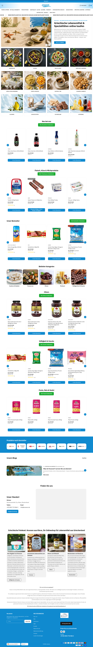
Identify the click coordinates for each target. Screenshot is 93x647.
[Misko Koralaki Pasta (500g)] (56, 406)
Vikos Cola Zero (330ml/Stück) (35, 151)
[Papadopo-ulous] (18, 446)
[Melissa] (39, 446)
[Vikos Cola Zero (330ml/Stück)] (36, 137)
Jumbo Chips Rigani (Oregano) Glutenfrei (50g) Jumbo (55, 247)
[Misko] (50, 446)
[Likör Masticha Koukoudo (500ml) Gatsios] (76, 137)
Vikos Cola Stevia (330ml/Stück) (16, 151)
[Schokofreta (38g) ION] (36, 234)
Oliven (46, 286)
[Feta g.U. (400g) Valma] (76, 186)
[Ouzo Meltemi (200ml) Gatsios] (56, 137)
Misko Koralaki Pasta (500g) (55, 419)
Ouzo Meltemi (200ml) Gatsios (55, 151)
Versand (35, 633)
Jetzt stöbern (60, 42)
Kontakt (35, 626)
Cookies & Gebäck (14, 286)
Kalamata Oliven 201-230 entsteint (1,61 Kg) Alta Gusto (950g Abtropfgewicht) (55, 323)
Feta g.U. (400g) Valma (74, 200)
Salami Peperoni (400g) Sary (35, 200)
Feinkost (62, 286)
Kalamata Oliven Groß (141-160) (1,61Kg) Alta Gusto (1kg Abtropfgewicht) (76, 323)
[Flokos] (80, 446)
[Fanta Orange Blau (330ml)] (16, 234)
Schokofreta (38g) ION (33, 247)
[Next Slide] (49, 45)
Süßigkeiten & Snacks (79, 286)
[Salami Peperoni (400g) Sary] (36, 186)
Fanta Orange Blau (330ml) (14, 247)
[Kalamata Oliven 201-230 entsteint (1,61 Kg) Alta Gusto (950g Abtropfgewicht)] (56, 308)
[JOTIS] (30, 446)
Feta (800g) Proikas (53, 200)
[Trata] (70, 446)
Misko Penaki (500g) (73, 419)
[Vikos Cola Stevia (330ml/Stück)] (16, 137)
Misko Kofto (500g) (32, 419)
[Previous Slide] (46, 45)
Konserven (30, 286)
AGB (34, 623)
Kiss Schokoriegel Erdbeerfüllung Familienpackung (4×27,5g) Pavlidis (76, 372)
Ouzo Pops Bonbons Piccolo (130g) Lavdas (75, 247)
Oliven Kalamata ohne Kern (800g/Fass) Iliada (14, 322)
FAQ (34, 619)
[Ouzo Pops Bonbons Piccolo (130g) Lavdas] (76, 234)
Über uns (35, 616)
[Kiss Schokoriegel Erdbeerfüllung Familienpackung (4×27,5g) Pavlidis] (76, 357)
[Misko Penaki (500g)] (76, 406)
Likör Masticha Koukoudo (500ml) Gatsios (76, 151)
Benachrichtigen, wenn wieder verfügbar (36, 210)
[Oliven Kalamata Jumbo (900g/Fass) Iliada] (36, 308)
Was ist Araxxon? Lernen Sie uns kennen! (57, 469)
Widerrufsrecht (36, 628)
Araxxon (48, 644)
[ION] (10, 446)
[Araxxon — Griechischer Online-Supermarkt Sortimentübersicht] (26, 32)
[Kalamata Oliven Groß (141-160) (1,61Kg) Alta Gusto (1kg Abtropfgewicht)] (76, 308)
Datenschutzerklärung (38, 631)
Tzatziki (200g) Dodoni (13, 200)
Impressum (35, 621)
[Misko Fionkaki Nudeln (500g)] (16, 406)
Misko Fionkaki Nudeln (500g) (15, 419)
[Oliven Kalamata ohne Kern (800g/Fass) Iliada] (16, 308)
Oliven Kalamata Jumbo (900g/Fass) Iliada (34, 322)
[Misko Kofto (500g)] (36, 406)
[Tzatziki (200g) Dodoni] (16, 186)
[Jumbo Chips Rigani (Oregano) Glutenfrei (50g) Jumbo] (56, 234)
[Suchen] (2, 6)
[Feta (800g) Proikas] (56, 186)
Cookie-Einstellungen (38, 635)
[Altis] (60, 446)
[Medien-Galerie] (14, 277)
